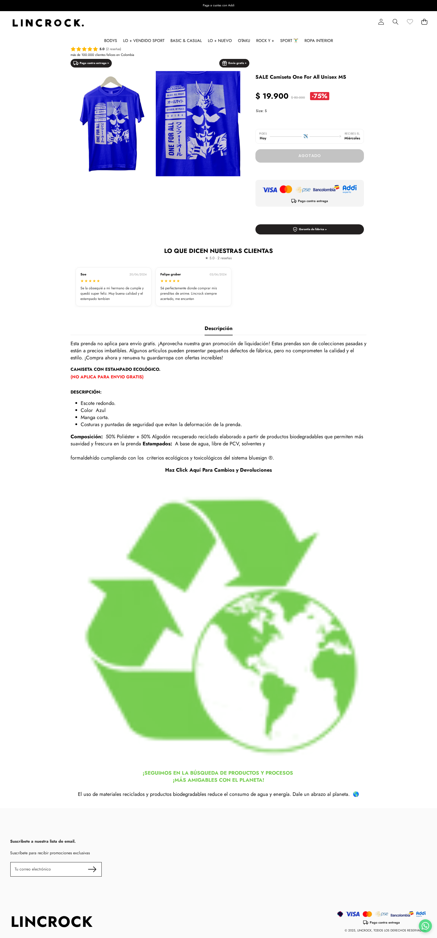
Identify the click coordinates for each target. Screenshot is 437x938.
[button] (417, 5)
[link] (410, 22)
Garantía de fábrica (311, 229)
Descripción (219, 328)
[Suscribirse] (92, 869)
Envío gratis (236, 63)
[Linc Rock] (48, 23)
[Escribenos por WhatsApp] (425, 925)
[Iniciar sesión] (381, 22)
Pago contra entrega (93, 63)
